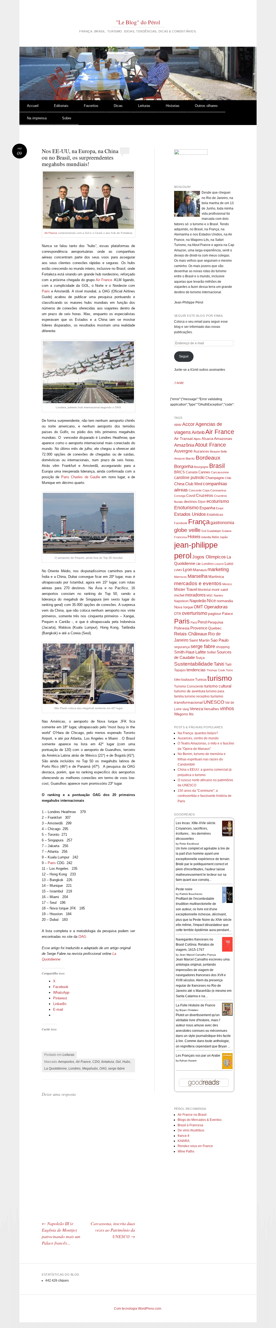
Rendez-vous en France (195, 1146)
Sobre (66, 118)
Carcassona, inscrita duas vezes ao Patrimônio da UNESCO (113, 1230)
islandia (206, 537)
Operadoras (216, 606)
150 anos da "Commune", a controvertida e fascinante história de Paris (205, 796)
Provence (198, 628)
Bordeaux (208, 457)
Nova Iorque (183, 607)
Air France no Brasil (192, 1115)
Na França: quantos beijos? (198, 733)
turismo (219, 678)
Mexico (227, 584)
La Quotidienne (55, 1068)
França (199, 521)
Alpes (197, 438)
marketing (218, 569)
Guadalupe (214, 530)
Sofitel (211, 652)
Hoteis (194, 536)
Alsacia (207, 439)
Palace (227, 614)
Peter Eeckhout (189, 843)
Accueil (33, 106)
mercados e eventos (198, 583)
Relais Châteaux (190, 633)
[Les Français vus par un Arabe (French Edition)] (227, 1068)
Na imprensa (37, 118)
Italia (215, 537)
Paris (46, 291)
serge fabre (116, 1068)
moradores (195, 595)
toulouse (187, 680)
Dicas (118, 106)
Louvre (219, 563)
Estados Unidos (190, 514)
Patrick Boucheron (191, 893)
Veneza (196, 708)
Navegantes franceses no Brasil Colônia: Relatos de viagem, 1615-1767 (195, 945)
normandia (225, 601)
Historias (173, 106)
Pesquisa (215, 622)
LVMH (178, 570)
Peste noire (184, 889)
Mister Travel (185, 589)
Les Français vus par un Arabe (198, 1055)
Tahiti (219, 664)
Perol (202, 622)
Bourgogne (201, 466)
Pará (194, 622)
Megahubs (90, 1068)
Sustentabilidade (193, 664)
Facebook (180, 523)
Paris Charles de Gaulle (80, 477)
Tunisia (200, 680)
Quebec (215, 628)
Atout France (210, 445)
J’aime (179, 383)
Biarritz (190, 458)
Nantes (218, 595)
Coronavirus (218, 490)
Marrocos (180, 576)
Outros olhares (206, 106)
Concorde (195, 490)
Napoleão (197, 600)
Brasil (217, 465)
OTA (177, 614)
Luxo (229, 563)
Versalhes (211, 709)
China (179, 483)
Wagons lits (184, 714)
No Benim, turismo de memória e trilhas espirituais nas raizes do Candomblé (202, 759)
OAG (82, 937)
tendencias (196, 670)
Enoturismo (186, 507)
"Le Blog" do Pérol (138, 22)
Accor (188, 424)
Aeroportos (66, 1062)
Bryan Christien (189, 1010)
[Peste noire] (227, 902)
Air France (50, 232)
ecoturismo (217, 501)
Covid (190, 496)
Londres (74, 1068)
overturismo (194, 613)
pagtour (214, 613)
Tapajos (180, 670)
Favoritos (91, 106)
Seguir (184, 356)
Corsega (179, 495)
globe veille (187, 530)
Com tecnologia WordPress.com (137, 1308)
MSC (209, 595)
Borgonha (183, 466)
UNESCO (213, 702)
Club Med (193, 483)
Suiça (200, 658)
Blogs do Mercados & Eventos (200, 1120)
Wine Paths (186, 1151)
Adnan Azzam (187, 1060)
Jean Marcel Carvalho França (198, 954)
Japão (224, 537)
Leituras (144, 106)
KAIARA (183, 1141)
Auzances (201, 451)
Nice (211, 600)
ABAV (177, 424)
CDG (96, 1062)
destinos (190, 502)
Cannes (204, 472)
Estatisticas (215, 515)
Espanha (207, 508)
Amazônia (184, 445)
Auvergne (183, 451)
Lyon (187, 569)
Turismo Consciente (188, 686)
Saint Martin (199, 640)
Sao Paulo (220, 640)
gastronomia (222, 522)
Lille (198, 563)
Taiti (228, 664)
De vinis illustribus (191, 1130)
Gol (118, 1062)
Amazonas (223, 438)
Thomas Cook (215, 670)
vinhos (227, 708)
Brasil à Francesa (190, 1125)
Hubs (126, 1062)
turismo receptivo (197, 696)
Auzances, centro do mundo (198, 738)
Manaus (200, 570)
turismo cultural (217, 686)
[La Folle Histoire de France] (227, 1014)
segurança (182, 647)
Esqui (219, 508)
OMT (198, 606)
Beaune (215, 451)
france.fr (183, 1136)
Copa (205, 490)
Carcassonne (220, 472)
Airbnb (198, 432)
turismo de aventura (189, 691)
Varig (185, 709)
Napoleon (181, 601)
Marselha (198, 576)
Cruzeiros (204, 495)
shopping (223, 647)
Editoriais (61, 106)
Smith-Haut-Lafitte (190, 652)
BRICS (179, 472)
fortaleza (107, 1062)
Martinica (216, 577)
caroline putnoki (189, 477)
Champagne (214, 478)
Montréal (204, 590)
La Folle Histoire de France (195, 1005)
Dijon (202, 502)
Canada (192, 472)
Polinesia (181, 628)
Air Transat (183, 438)
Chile (228, 478)
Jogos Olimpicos (209, 556)
